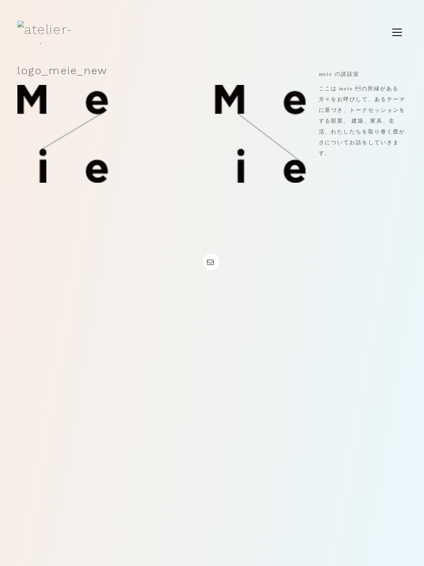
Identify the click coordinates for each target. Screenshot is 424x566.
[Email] (211, 262)
